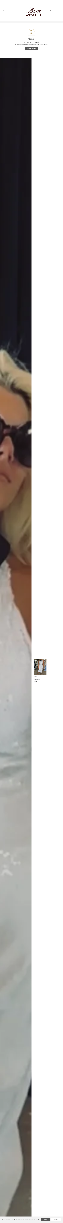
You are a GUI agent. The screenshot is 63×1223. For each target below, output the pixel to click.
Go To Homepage (31, 48)
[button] (4, 10)
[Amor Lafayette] (31, 10)
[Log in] (55, 10)
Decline (45, 1219)
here (37, 44)
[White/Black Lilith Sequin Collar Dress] (40, 667)
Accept (56, 1219)
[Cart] (58, 10)
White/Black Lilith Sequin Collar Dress (40, 678)
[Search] (51, 10)
